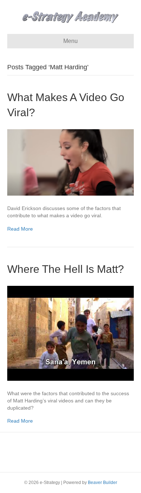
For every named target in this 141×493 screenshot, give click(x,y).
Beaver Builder (102, 482)
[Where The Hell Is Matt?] (70, 333)
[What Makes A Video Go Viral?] (70, 162)
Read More (20, 229)
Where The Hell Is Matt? (65, 269)
